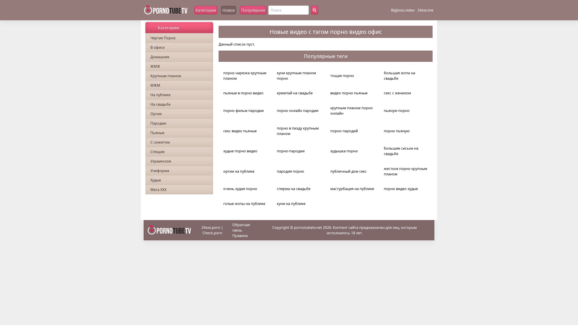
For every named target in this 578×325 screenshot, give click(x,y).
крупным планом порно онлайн (351, 110)
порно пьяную (397, 130)
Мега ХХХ (158, 189)
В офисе (157, 47)
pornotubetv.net (308, 227)
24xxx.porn (210, 227)
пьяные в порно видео (243, 93)
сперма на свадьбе (293, 188)
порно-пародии (291, 151)
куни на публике (291, 203)
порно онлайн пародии (297, 110)
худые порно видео (240, 151)
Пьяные (157, 132)
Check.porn (212, 232)
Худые (155, 180)
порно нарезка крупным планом (244, 75)
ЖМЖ (155, 66)
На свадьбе (160, 104)
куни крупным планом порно (296, 75)
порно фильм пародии (243, 110)
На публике (160, 94)
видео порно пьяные (349, 93)
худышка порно (344, 151)
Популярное (253, 10)
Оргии (156, 113)
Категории (206, 10)
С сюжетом (160, 142)
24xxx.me (425, 10)
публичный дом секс (348, 171)
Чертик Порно (163, 37)
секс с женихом (397, 93)
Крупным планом (165, 75)
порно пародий (344, 130)
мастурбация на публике (352, 188)
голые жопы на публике (244, 203)
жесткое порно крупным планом (405, 171)
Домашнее (159, 56)
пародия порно (290, 171)
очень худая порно (240, 188)
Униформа (159, 170)
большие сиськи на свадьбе (401, 151)
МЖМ (155, 85)
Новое (228, 10)
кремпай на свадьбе (295, 93)
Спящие (157, 151)
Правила (240, 235)
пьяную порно (397, 110)
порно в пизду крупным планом (298, 131)
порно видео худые (401, 188)
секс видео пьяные (240, 130)
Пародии (158, 123)
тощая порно (342, 75)
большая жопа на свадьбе (399, 75)
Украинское (160, 161)
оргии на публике (238, 171)
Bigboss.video (403, 10)
